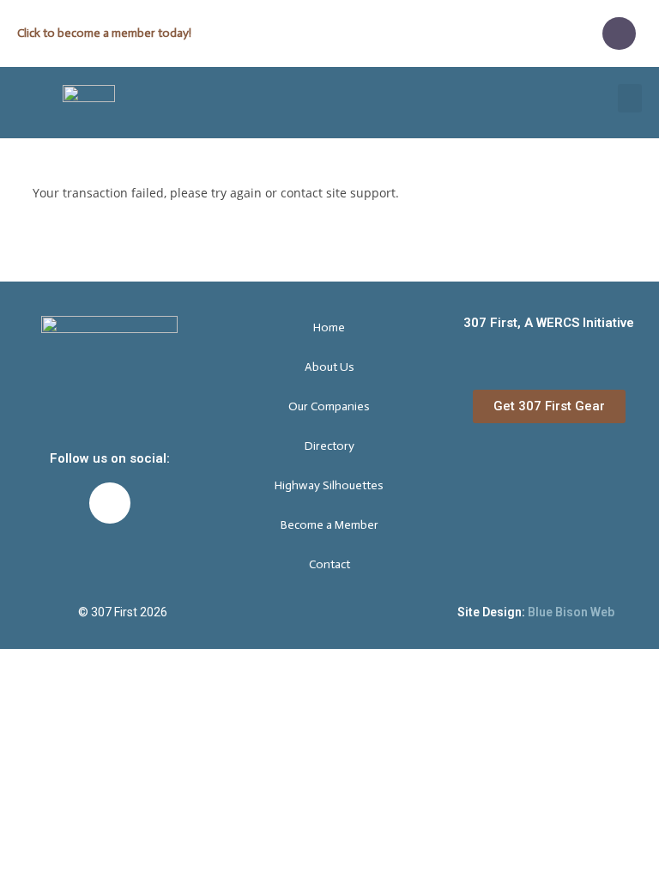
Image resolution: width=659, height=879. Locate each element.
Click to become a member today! (104, 33)
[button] (630, 98)
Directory (329, 446)
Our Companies (329, 406)
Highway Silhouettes (329, 485)
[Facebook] (618, 33)
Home (329, 327)
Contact (329, 564)
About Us (329, 367)
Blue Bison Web (571, 612)
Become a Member (329, 525)
